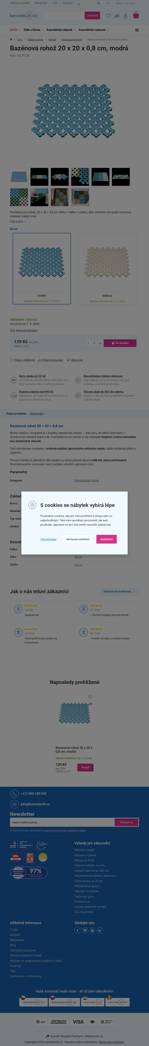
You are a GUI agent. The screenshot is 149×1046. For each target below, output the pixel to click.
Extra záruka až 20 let (31, 376)
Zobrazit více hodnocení (116, 591)
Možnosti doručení (25, 330)
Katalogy (66, 2)
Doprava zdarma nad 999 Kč (35, 391)
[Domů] (9, 40)
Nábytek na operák (85, 891)
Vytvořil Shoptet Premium (65, 1036)
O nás (12, 929)
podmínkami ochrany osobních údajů (63, 830)
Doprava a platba (18, 2)
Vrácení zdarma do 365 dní (90, 870)
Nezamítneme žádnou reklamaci (102, 376)
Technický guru (83, 896)
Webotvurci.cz (93, 1036)
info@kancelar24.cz (34, 804)
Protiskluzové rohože (85, 480)
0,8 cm (77, 565)
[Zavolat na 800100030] (121, 3)
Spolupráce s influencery (24, 976)
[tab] (17, 413)
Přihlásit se (125, 822)
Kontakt (14, 935)
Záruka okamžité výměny (89, 906)
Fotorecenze (81, 901)
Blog (12, 945)
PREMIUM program (85, 886)
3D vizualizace (82, 912)
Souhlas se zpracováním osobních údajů (35, 960)
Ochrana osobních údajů (24, 955)
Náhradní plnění (83, 850)
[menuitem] (13, 30)
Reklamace (40, 2)
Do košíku (120, 343)
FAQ (53, 2)
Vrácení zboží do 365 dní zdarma (102, 391)
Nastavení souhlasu (76, 539)
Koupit (84, 767)
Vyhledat (91, 15)
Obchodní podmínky (22, 950)
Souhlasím (105, 539)
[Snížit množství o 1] (87, 343)
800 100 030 (32, 793)
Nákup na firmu (83, 860)
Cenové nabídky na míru (88, 865)
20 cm (77, 557)
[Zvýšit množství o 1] (98, 343)
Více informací (47, 539)
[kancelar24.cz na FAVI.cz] (14, 859)
